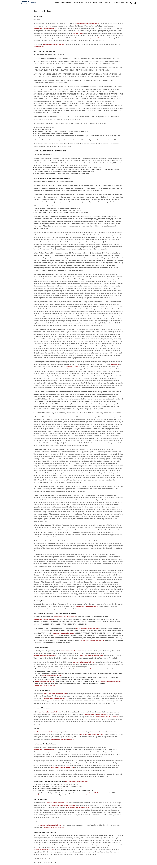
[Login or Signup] (135, 2)
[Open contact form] (127, 2)
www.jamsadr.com (72, 366)
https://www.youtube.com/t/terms (53, 827)
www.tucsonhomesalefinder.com (87, 23)
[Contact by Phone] (131, 2)
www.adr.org (115, 364)
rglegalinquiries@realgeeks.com (97, 38)
